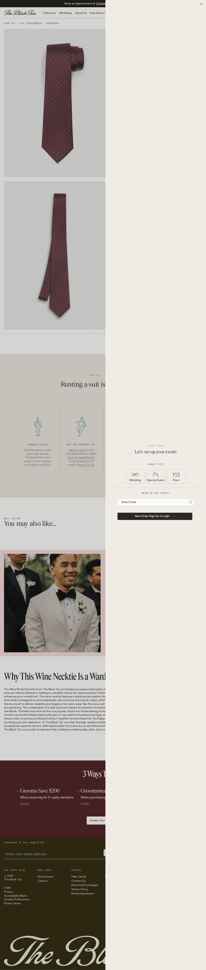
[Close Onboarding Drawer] (201, 4)
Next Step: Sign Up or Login (152, 516)
